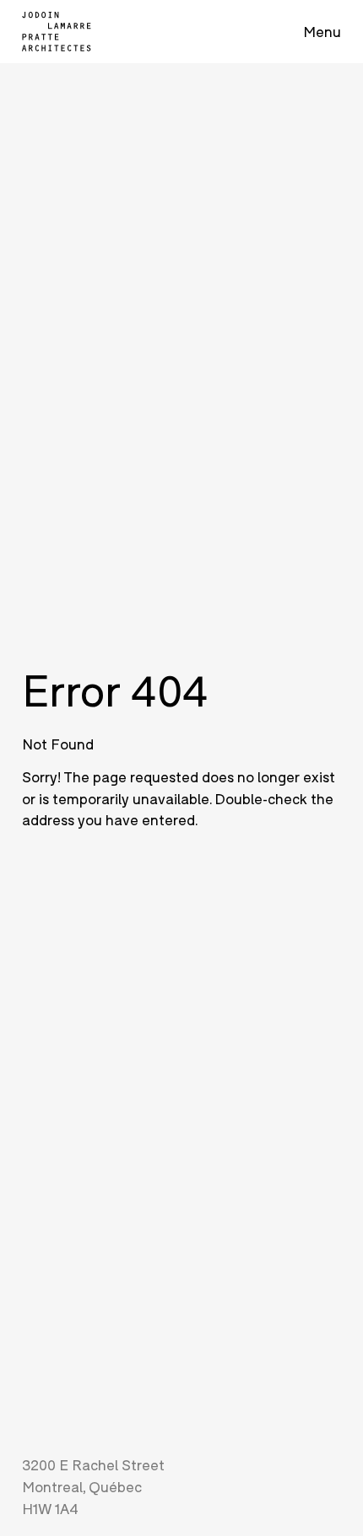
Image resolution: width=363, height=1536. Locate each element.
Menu (322, 31)
